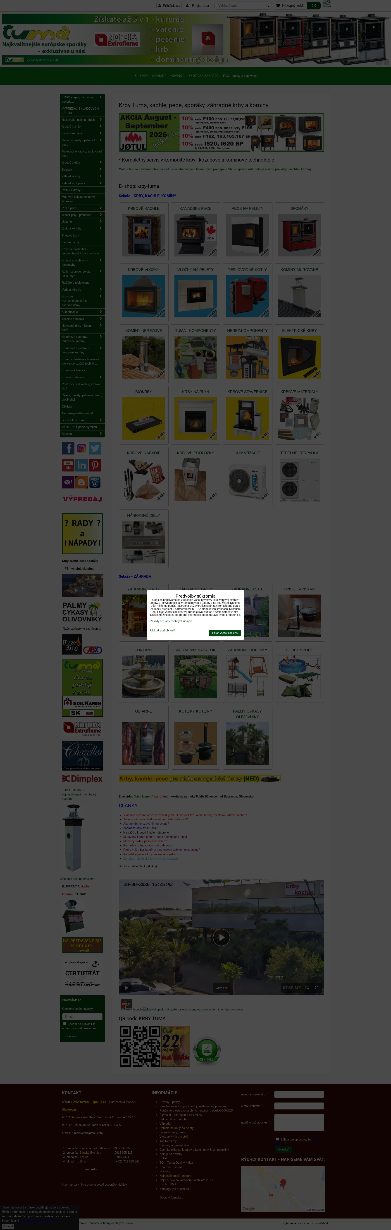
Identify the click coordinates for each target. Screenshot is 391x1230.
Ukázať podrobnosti (162, 630)
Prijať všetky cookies (225, 633)
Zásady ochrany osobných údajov (171, 621)
